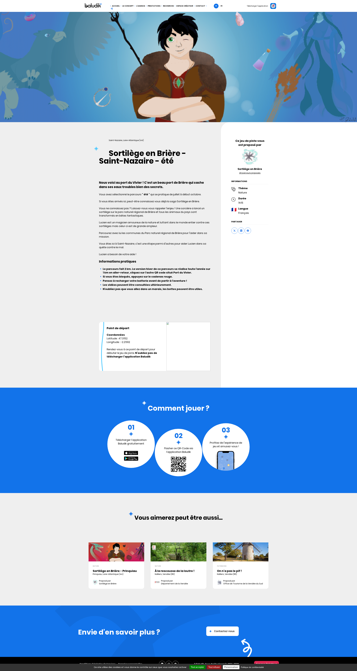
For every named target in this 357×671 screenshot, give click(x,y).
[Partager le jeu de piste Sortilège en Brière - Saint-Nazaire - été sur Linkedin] (241, 231)
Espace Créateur (184, 6)
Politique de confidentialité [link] (252, 667)
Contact (200, 6)
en (221, 6)
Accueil (116, 6)
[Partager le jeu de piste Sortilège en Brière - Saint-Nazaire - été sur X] (234, 231)
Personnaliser (231, 667)
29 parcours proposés (249, 173)
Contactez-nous (224, 631)
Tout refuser (214, 667)
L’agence (140, 6)
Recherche (168, 6)
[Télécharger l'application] (273, 6)
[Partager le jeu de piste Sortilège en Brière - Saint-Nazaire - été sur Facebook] (248, 231)
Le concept (128, 6)
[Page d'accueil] (93, 6)
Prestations (154, 6)
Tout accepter (197, 667)
